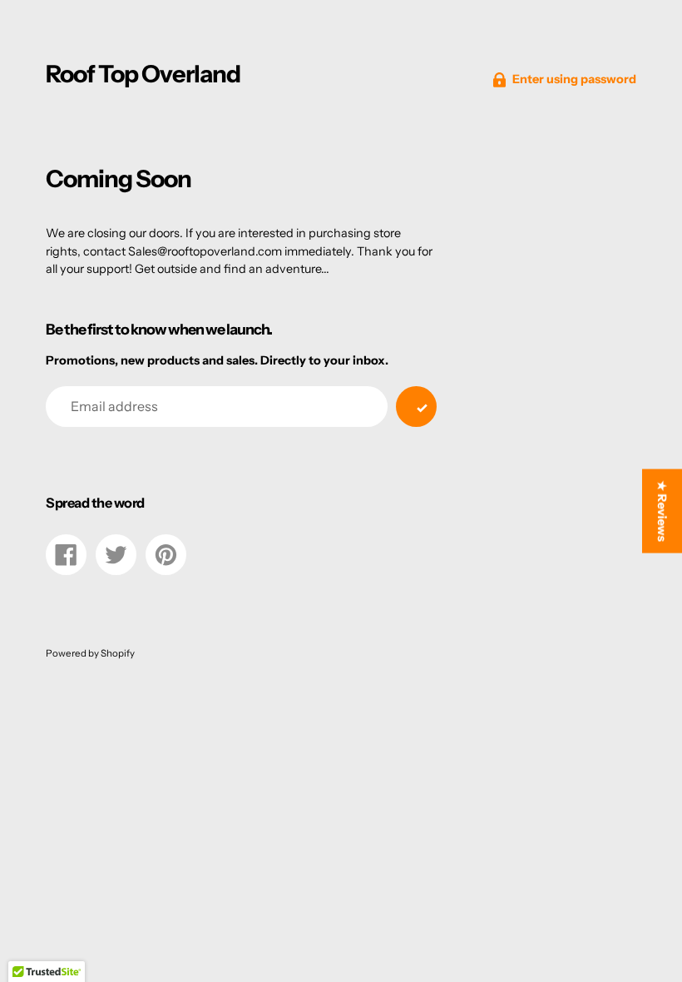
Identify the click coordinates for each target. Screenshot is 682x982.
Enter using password (574, 79)
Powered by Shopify (90, 653)
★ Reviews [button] (662, 511)
